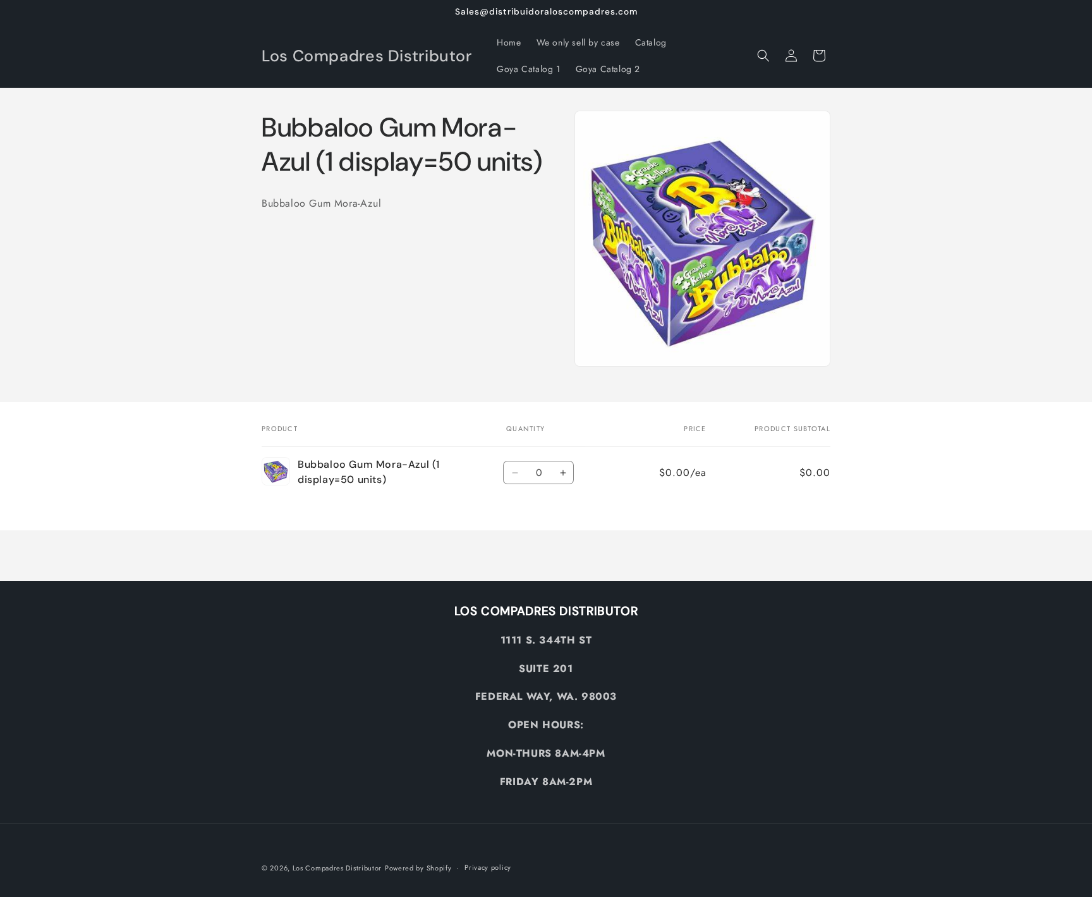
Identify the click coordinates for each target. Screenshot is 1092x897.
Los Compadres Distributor (337, 868)
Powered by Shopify (418, 868)
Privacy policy (487, 867)
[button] (763, 56)
